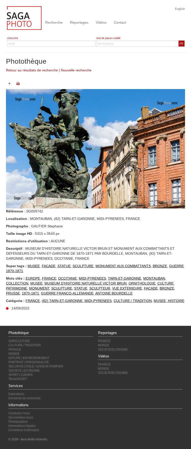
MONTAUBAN (154, 278)
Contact (120, 22)
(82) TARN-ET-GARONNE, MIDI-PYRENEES (77, 301)
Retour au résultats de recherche (32, 70)
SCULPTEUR (99, 288)
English (180, 9)
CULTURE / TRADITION (133, 301)
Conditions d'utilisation (23, 430)
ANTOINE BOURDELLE (114, 293)
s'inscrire (12, 38)
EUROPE (33, 278)
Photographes (18, 421)
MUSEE (34, 266)
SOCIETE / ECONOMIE (24, 370)
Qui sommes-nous (20, 417)
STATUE (64, 266)
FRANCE (49, 278)
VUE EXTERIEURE (127, 288)
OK (181, 43)
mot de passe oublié (108, 38)
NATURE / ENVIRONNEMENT (28, 358)
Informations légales (22, 426)
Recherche (53, 22)
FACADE (48, 266)
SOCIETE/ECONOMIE (113, 349)
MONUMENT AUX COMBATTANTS (123, 266)
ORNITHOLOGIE (142, 283)
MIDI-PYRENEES (92, 278)
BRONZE (160, 266)
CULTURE (165, 283)
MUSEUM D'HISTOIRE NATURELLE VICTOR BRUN (86, 283)
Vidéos (101, 22)
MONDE (14, 353)
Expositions (16, 394)
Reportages (79, 22)
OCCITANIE (67, 278)
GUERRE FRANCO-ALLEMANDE (67, 293)
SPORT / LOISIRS (20, 375)
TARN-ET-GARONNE (124, 278)
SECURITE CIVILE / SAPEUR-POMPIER (35, 366)
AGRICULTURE (19, 341)
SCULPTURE (83, 266)
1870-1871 (30, 293)
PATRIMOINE (16, 288)
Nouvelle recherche (76, 70)
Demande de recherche (24, 398)
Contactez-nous (19, 413)
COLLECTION (17, 283)
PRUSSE (13, 293)
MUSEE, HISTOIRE (169, 301)
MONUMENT (39, 288)
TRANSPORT (17, 379)
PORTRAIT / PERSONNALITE (28, 362)
